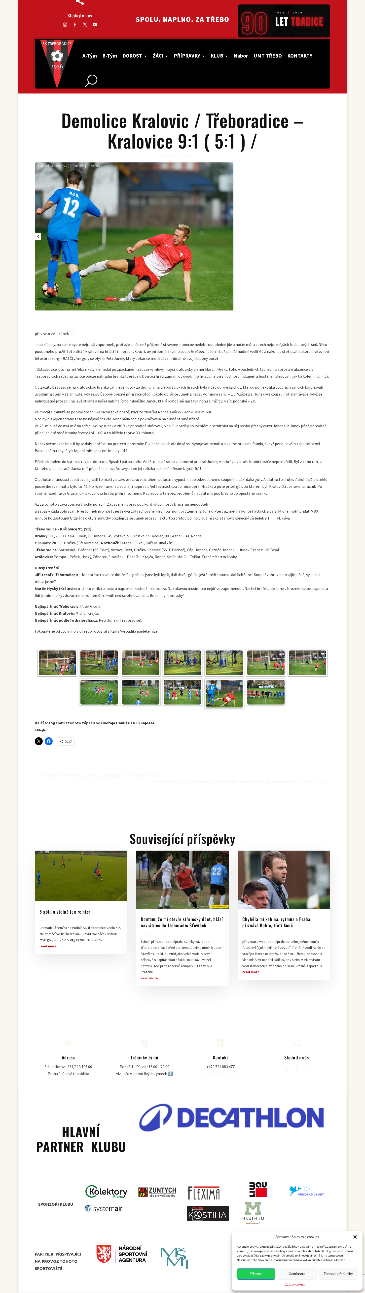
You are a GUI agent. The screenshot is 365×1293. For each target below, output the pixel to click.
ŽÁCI (158, 55)
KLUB (217, 55)
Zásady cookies (295, 1284)
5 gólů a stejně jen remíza (65, 911)
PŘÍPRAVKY (187, 55)
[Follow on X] (85, 25)
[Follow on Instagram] (65, 25)
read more (48, 946)
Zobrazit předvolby (338, 1273)
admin (168, 156)
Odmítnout (297, 1273)
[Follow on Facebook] (75, 25)
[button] (355, 1236)
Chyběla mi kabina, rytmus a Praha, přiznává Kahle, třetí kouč (277, 922)
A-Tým (89, 55)
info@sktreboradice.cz (220, 1073)
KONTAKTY (299, 55)
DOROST (132, 55)
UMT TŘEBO (268, 55)
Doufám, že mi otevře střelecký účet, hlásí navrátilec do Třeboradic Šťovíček (182, 922)
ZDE (158, 722)
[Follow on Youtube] (95, 25)
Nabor (241, 55)
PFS (73, 333)
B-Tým (109, 55)
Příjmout (256, 1273)
